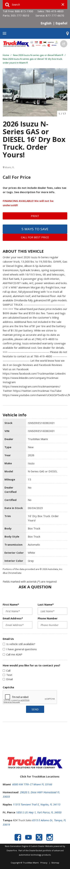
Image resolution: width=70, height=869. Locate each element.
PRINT (35, 216)
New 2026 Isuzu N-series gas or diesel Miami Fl (38, 55)
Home (6, 55)
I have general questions (21, 649)
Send (35, 709)
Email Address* (13, 618)
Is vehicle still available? (20, 644)
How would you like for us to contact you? (31, 665)
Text (9, 675)
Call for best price (35, 237)
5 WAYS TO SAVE (35, 229)
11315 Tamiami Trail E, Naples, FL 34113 (36, 804)
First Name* (11, 604)
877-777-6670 (55, 15)
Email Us (8, 639)
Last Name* (46, 604)
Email (9, 679)
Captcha (8, 687)
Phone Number (48, 618)
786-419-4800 (54, 11)
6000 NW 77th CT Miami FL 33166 (32, 784)
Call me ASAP (14, 654)
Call (8, 670)
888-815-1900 (24, 11)
